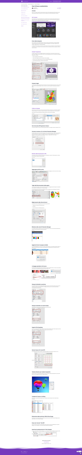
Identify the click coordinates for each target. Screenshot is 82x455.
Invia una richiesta (55, 1)
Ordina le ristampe (36, 108)
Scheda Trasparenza (36, 51)
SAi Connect (34, 17)
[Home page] (22, 1)
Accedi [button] (59, 1)
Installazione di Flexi (23, 12)
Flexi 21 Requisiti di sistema (24, 22)
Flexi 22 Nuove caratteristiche (24, 15)
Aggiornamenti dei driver (23, 10)
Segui (59, 8)
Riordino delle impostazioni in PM (39, 153)
